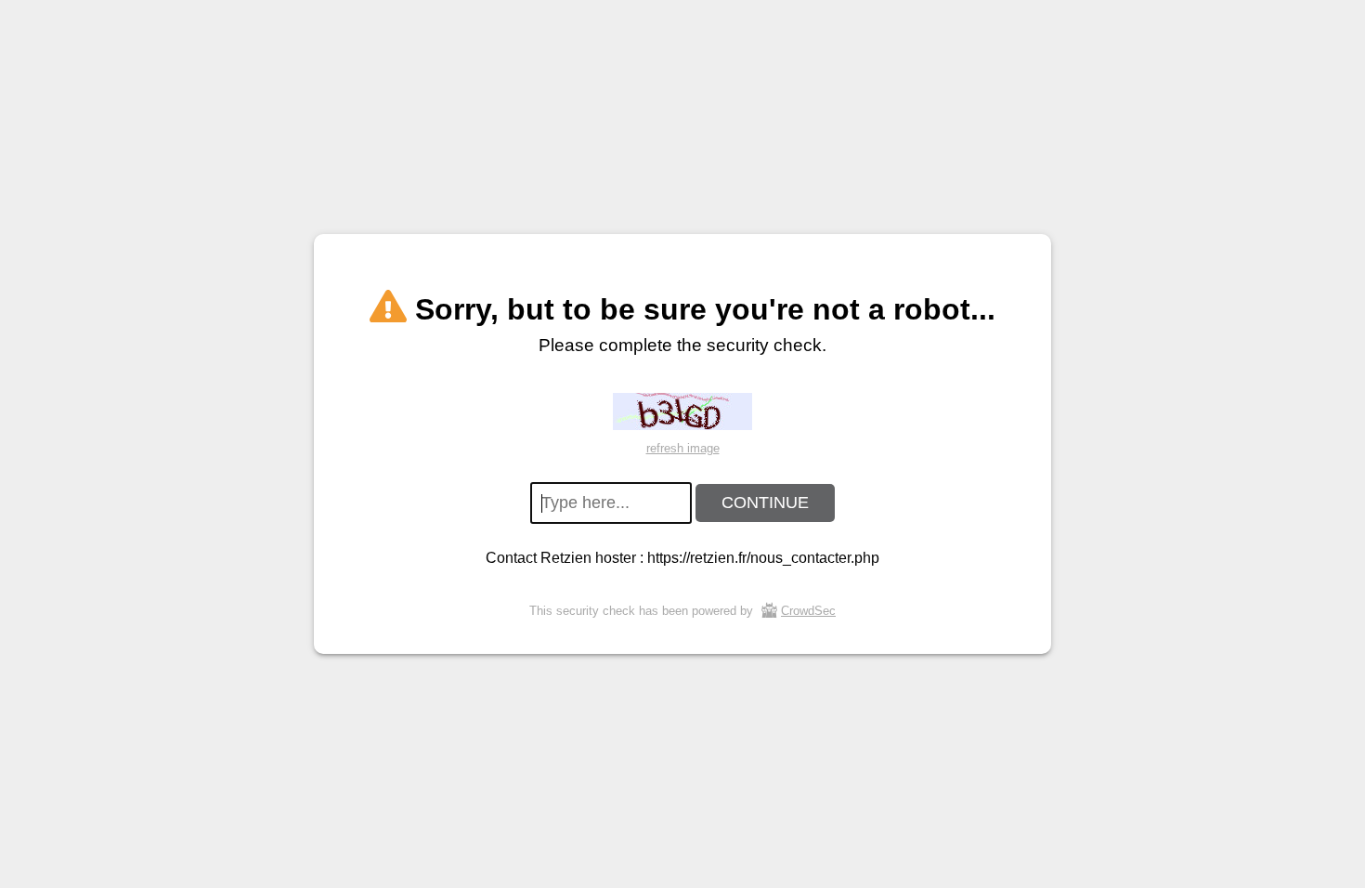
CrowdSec (808, 611)
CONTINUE (765, 502)
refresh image (683, 448)
